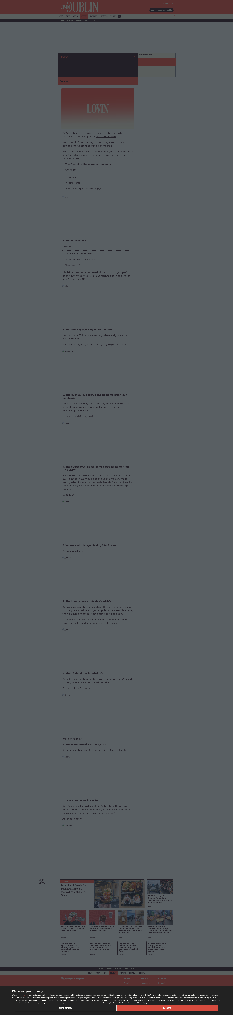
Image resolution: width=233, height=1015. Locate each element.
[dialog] (116, 1000)
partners (25, 995)
